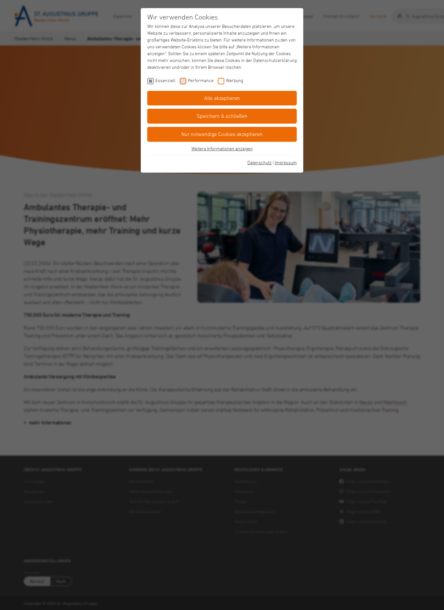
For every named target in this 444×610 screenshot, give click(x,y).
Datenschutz (259, 162)
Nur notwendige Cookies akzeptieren (222, 134)
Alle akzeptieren (222, 98)
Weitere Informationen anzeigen (222, 148)
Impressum (286, 162)
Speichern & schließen (222, 116)
